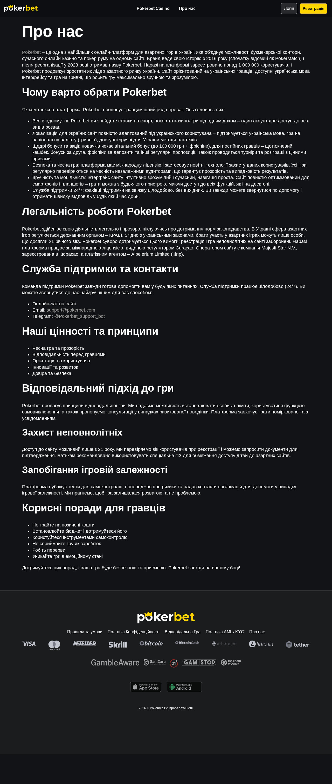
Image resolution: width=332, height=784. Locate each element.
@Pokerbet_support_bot (79, 316)
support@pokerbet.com (71, 310)
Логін (289, 8)
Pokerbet (32, 52)
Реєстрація (313, 8)
